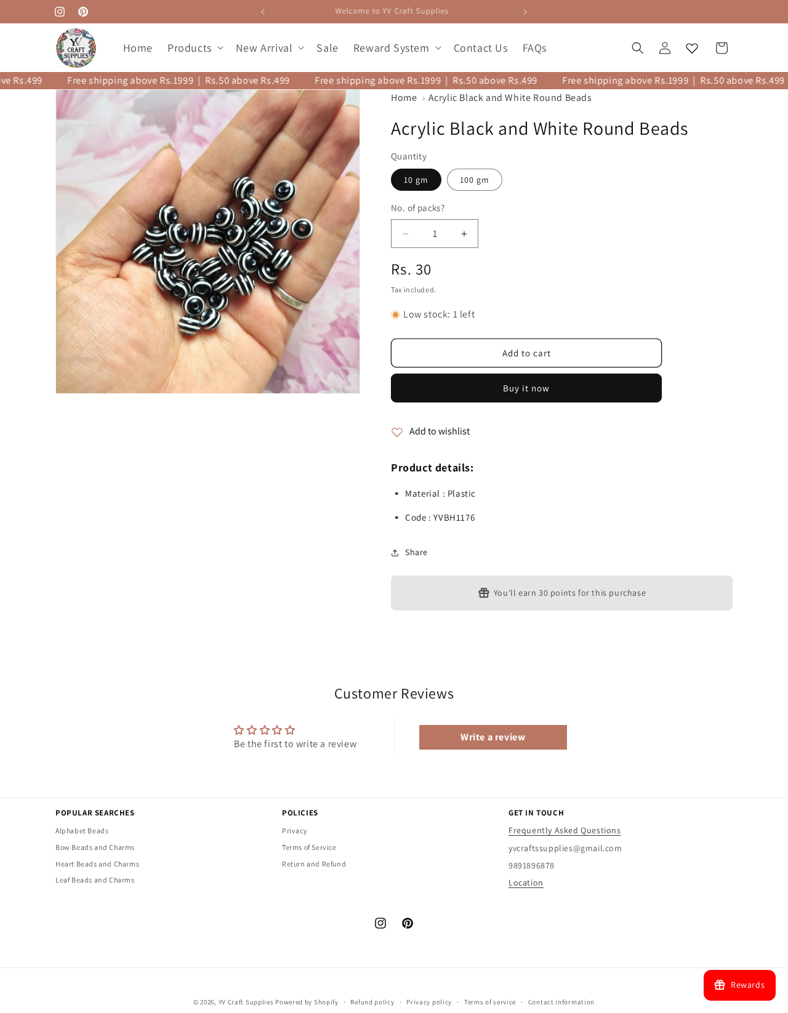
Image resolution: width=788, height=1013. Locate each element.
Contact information (561, 1001)
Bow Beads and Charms (95, 847)
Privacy (294, 831)
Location (526, 882)
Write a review (492, 737)
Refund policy (372, 1001)
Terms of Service (309, 847)
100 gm (474, 180)
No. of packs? (417, 208)
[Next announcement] (525, 11)
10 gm (416, 180)
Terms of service (490, 1001)
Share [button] (416, 552)
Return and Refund (314, 863)
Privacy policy (429, 1001)
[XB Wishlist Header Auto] (692, 48)
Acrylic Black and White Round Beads (510, 97)
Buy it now (526, 388)
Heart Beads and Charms (97, 863)
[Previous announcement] (262, 11)
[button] (194, 47)
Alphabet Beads (81, 831)
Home (404, 97)
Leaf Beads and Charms (95, 880)
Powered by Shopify (307, 1002)
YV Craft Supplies (246, 1002)
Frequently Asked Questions (565, 830)
